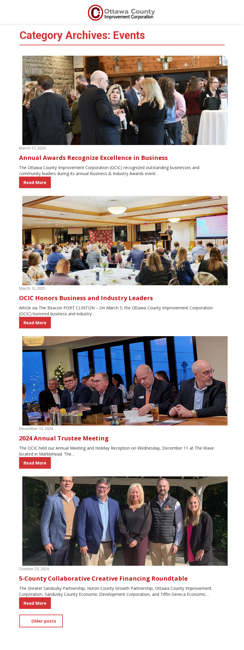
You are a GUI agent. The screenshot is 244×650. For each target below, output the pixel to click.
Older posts (43, 621)
